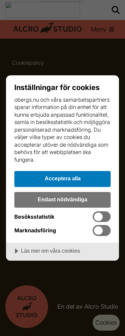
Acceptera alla (63, 178)
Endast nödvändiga (62, 199)
